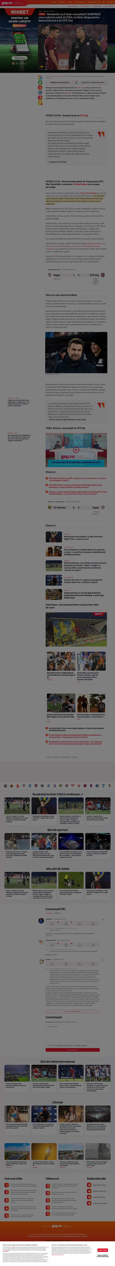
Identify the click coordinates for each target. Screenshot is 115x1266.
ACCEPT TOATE (102, 1250)
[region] (57, 1253)
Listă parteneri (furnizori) (58, 1254)
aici (18, 1258)
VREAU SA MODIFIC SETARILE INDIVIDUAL (103, 1255)
